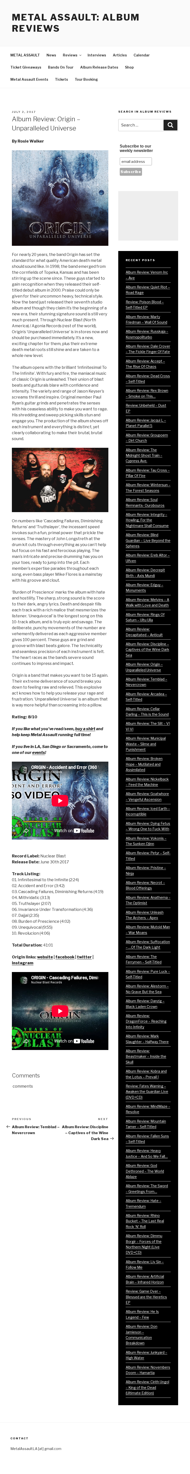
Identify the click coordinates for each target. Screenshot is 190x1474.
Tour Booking (86, 79)
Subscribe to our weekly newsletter (136, 148)
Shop (129, 67)
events (38, 752)
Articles (120, 55)
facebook (64, 957)
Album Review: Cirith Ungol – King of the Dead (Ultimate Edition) (147, 1387)
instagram (22, 963)
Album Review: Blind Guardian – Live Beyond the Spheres (148, 540)
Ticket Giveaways (25, 67)
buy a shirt (85, 728)
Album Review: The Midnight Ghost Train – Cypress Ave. (144, 455)
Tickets (61, 79)
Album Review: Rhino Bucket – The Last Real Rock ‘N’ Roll (145, 1221)
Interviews (97, 55)
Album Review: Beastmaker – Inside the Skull (146, 1056)
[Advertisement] (148, 216)
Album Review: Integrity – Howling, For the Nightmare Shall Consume (147, 520)
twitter (84, 957)
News (51, 55)
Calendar (142, 55)
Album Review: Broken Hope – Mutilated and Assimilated (144, 764)
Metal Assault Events (29, 79)
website (45, 957)
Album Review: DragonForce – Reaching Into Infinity (146, 1021)
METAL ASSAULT (25, 55)
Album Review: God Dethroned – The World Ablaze (145, 1171)
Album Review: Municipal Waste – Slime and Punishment (146, 743)
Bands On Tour (60, 67)
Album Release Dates (99, 67)
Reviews (70, 55)
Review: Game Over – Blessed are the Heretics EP (146, 1296)
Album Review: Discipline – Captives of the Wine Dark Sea (147, 649)
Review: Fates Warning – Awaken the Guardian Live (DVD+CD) (147, 1091)
